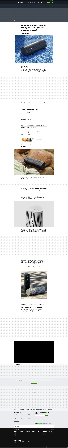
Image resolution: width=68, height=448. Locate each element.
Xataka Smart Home (15, 436)
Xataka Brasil (15, 442)
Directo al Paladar (34, 432)
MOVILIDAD (31, 2)
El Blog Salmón (50, 432)
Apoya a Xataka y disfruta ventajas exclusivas (46, 423)
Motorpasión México (39, 441)
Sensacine (27, 432)
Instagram (43, 420)
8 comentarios (23, 33)
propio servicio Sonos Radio (34, 267)
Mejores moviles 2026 (21, 409)
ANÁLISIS (17, 2)
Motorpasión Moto (40, 433)
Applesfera (15, 434)
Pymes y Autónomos (50, 434)
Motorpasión (39, 432)
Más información (39, 447)
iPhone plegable (27, 409)
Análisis (22, 414)
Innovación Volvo (35, 9)
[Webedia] (52, 0)
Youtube (52, 2)
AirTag (43, 20)
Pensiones (23, 20)
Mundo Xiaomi (16, 437)
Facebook (26, 33)
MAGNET (35, 2)
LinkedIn (48, 420)
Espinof (27, 433)
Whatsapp (36, 20)
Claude (34, 409)
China (20, 20)
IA (25, 20)
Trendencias (44, 432)
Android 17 (31, 409)
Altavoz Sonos (33, 364)
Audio (24, 364)
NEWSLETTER (40, 2)
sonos (27, 364)
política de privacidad (44, 416)
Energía (22, 415)
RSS (46, 420)
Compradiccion (45, 434)
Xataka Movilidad (30, 415)
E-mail (19, 364)
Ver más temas (16, 421)
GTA (45, 20)
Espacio (29, 414)
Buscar (52, 426)
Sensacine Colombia (27, 442)
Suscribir (46, 415)
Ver (34, 383)
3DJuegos (21, 432)
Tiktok (48, 2)
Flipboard (28, 33)
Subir (51, 429)
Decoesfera (44, 433)
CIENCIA (28, 2)
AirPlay (30, 364)
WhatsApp (47, 2)
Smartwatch (40, 20)
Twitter (53, 2)
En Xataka (33, 138)
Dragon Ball (33, 20)
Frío (27, 20)
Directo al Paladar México (34, 441)
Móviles (15, 415)
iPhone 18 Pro (44, 409)
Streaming (15, 414)
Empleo (22, 418)
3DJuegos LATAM (22, 441)
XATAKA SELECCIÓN (22, 2)
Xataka (15, 432)
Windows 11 (29, 418)
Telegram (49, 2)
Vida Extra (21, 433)
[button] (25, 66)
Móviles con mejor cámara (39, 409)
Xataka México (16, 441)
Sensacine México (28, 441)
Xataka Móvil (15, 433)
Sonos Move (41, 72)
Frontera (30, 20)
